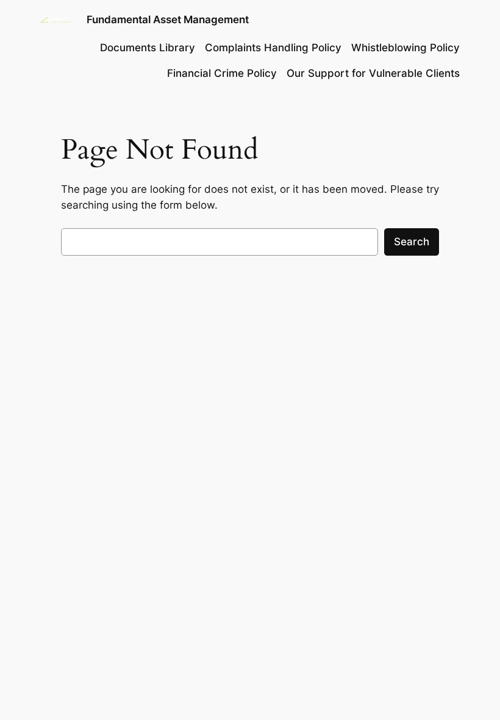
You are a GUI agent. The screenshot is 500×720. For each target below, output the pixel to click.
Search (411, 242)
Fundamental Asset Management (168, 19)
